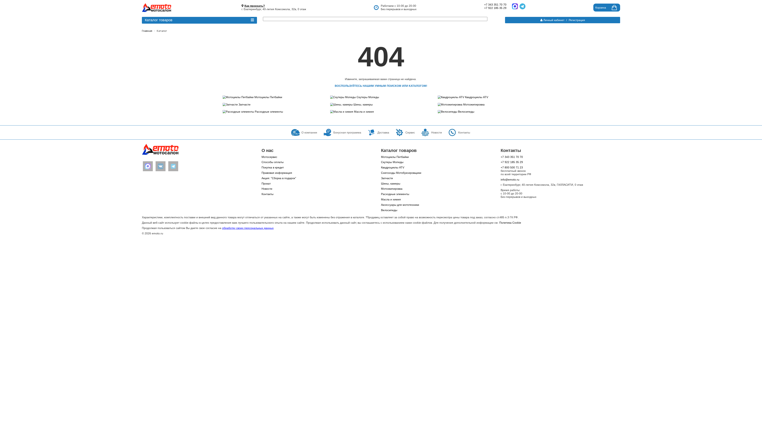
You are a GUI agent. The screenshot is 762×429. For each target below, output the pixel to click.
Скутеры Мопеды (368, 97)
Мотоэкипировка (474, 104)
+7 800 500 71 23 (512, 167)
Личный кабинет (553, 20)
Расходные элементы (269, 111)
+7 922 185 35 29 (495, 8)
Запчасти (244, 104)
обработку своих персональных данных (248, 228)
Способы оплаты (273, 162)
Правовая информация (277, 172)
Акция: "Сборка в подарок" (279, 178)
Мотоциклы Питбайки (268, 97)
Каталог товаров (158, 20)
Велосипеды (466, 111)
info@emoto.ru (510, 179)
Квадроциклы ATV (476, 97)
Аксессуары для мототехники (400, 204)
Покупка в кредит (273, 167)
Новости (267, 188)
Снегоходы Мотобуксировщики (401, 172)
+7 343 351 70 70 (495, 4)
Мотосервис (269, 156)
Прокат (266, 183)
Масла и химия (364, 111)
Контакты (267, 194)
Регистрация (577, 20)
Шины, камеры (363, 104)
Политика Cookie (510, 222)
